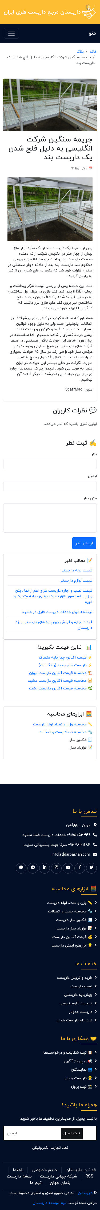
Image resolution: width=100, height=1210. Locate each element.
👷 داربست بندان (78, 1078)
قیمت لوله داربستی (76, 570)
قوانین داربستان (81, 1170)
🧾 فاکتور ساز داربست (74, 920)
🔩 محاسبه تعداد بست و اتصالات (65, 732)
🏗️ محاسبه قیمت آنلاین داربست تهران (60, 673)
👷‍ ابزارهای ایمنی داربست (71, 945)
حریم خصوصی (44, 1170)
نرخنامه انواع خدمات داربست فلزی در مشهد (57, 612)
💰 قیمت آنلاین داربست (72, 937)
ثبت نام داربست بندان (74, 1020)
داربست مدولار (80, 1011)
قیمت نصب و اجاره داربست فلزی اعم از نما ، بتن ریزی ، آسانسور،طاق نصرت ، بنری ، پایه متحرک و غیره (53, 596)
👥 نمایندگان (81, 1069)
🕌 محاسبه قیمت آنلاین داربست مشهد (60, 680)
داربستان (85, 1193)
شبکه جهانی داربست (58, 1176)
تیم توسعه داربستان (49, 1202)
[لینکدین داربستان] (44, 868)
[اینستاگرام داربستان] (56, 868)
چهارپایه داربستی (78, 994)
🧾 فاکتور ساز (81, 739)
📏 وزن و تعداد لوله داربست (69, 903)
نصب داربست (81, 986)
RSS (89, 1176)
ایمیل (92, 476)
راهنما (18, 1170)
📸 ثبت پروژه (81, 1086)
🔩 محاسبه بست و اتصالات (70, 911)
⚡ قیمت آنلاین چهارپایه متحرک (65, 657)
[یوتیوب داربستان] (68, 868)
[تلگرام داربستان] (32, 868)
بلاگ (80, 51)
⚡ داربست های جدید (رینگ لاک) (65, 665)
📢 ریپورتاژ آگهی (78, 1061)
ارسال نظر (84, 543)
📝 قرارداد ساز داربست (74, 928)
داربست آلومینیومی (75, 1003)
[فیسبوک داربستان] (79, 868)
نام (94, 454)
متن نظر (90, 498)
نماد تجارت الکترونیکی (50, 1147)
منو (92, 33)
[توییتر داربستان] (91, 868)
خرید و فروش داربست (74, 977)
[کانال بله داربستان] (21, 868)
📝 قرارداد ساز (81, 747)
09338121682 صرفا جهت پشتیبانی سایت (56, 844)
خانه (93, 51)
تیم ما (36, 1183)
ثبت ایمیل (71, 1133)
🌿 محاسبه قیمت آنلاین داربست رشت (60, 688)
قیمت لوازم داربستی (75, 580)
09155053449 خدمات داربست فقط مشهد (56, 835)
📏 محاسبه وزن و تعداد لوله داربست (62, 724)
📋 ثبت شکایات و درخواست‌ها (67, 1052)
